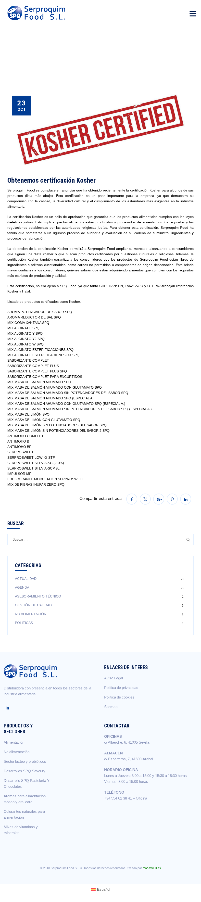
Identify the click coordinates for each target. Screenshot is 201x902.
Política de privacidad (121, 688)
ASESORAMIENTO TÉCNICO (38, 596)
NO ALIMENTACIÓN (30, 614)
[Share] (131, 499)
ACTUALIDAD (26, 579)
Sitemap (110, 707)
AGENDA (22, 587)
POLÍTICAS (24, 623)
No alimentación (16, 752)
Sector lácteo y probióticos (25, 761)
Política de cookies (119, 697)
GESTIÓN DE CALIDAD (33, 605)
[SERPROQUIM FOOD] (37, 13)
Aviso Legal (113, 678)
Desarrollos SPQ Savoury (24, 771)
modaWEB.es (152, 868)
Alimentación (14, 742)
